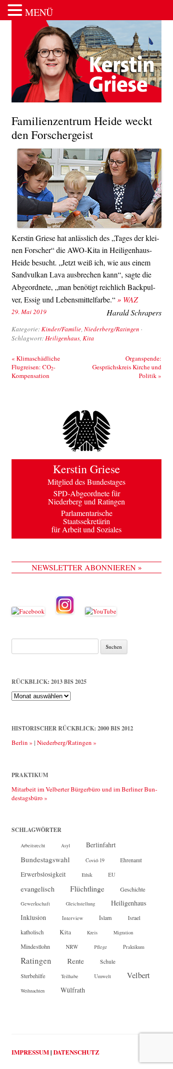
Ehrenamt (131, 860)
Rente (75, 961)
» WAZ (127, 299)
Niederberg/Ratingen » (67, 742)
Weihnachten (33, 990)
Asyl (65, 845)
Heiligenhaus (62, 338)
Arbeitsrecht (33, 845)
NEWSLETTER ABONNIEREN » (87, 567)
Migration (123, 932)
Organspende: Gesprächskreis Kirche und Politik (126, 367)
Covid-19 (95, 860)
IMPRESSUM (30, 1051)
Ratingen (36, 961)
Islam (105, 917)
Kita (88, 338)
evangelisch (37, 888)
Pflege (100, 946)
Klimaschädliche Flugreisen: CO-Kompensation (36, 367)
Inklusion (33, 917)
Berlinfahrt (101, 844)
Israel (134, 917)
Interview (72, 917)
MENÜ (39, 12)
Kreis (92, 932)
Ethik (87, 874)
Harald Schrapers (134, 312)
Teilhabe (69, 976)
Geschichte (132, 889)
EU (111, 874)
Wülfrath (73, 989)
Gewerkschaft (35, 903)
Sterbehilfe (33, 976)
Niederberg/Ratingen (111, 329)
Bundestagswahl (45, 859)
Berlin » (22, 742)
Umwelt (102, 976)
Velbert (138, 975)
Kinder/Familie (61, 329)
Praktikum (133, 946)
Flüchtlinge (87, 888)
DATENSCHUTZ (76, 1051)
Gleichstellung (80, 903)
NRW (72, 946)
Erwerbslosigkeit (43, 874)
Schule (107, 961)
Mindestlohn (35, 946)
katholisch (32, 932)
